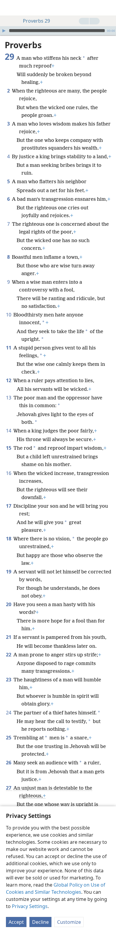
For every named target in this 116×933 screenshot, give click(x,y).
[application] (58, 30)
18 (9, 538)
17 (9, 506)
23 (9, 679)
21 (9, 637)
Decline (40, 922)
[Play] (3, 30)
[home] (9, 7)
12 (9, 380)
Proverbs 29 (36, 21)
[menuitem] (9, 7)
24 (9, 712)
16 (9, 473)
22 (9, 654)
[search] (108, 7)
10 (9, 314)
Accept (16, 922)
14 (9, 430)
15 (9, 448)
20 (9, 604)
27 (9, 788)
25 (9, 737)
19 (9, 571)
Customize (69, 922)
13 (9, 397)
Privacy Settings (30, 906)
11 (9, 347)
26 (9, 762)
